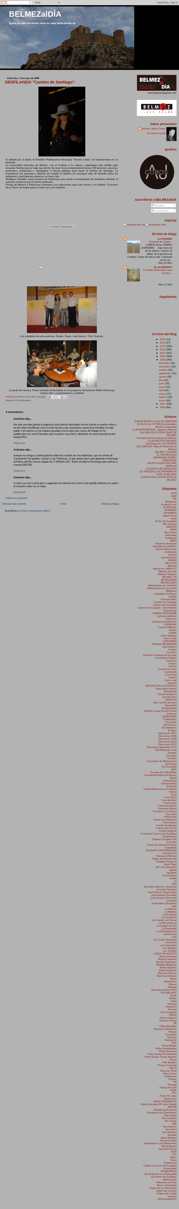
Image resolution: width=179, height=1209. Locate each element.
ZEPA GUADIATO (167, 1199)
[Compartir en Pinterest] (65, 397)
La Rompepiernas (167, 931)
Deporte (172, 683)
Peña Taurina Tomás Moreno (161, 1056)
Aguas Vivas (170, 515)
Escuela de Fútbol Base (163, 772)
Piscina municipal (167, 1065)
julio (161, 380)
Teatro (173, 1157)
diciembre (164, 363)
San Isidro (171, 1129)
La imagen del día (167, 925)
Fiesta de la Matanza (165, 819)
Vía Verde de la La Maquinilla (160, 1174)
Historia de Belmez (166, 856)
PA (175, 1023)
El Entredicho (169, 727)
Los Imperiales (168, 945)
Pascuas (172, 1037)
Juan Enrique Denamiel (164, 897)
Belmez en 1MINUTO (165, 568)
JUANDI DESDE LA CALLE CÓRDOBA (155, 421)
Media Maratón (168, 967)
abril (161, 390)
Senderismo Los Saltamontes (160, 1143)
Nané (174, 1001)
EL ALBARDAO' (163, 267)
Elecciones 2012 (167, 744)
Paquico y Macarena (165, 1028)
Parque (173, 1031)
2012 (163, 346)
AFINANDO (170, 512)
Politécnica (171, 1076)
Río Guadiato (169, 1118)
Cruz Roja (171, 674)
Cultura (173, 677)
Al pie (173, 518)
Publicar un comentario (17, 498)
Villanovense (170, 1179)
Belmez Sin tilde (168, 571)
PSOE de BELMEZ (166, 474)
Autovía (172, 554)
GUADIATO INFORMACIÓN (161, 468)
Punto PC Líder (168, 1095)
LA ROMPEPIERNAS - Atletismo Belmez (155, 429)
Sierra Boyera (169, 1146)
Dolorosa (172, 713)
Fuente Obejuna (168, 830)
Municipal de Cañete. (160, 241)
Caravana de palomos (164, 621)
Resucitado (170, 1115)
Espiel (173, 777)
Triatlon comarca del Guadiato (160, 1165)
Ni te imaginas (169, 1012)
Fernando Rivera (167, 808)
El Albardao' (170, 719)
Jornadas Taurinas (166, 889)
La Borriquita (169, 914)
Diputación (171, 705)
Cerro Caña (170, 638)
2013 (163, 342)
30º (175, 498)
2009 (163, 356)
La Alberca (171, 909)
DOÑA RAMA (169, 716)
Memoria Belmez (167, 973)
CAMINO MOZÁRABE (164, 613)
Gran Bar (171, 842)
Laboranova (170, 934)
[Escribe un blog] (55, 397)
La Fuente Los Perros (164, 920)
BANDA (172, 560)
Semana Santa (168, 1140)
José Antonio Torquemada (162, 892)
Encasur (172, 758)
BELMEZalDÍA (35, 14)
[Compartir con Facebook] (62, 397)
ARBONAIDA (169, 460)
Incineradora (170, 875)
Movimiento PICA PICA (164, 989)
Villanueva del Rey (166, 1182)
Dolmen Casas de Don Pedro (160, 710)
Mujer (173, 995)
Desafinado (170, 691)
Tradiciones (170, 1162)
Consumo (171, 660)
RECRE (172, 1107)
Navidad (172, 1003)
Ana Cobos (170, 532)
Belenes (172, 565)
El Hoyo (172, 730)
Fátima (173, 791)
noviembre (165, 366)
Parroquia (171, 1034)
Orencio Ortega (168, 1020)
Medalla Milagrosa (166, 964)
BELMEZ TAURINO (166, 452)
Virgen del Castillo (167, 1193)
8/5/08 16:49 (19, 492)
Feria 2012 (170, 797)
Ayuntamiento (169, 557)
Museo (173, 998)
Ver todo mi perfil (156, 133)
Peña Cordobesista (166, 1048)
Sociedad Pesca (168, 1148)
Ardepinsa (171, 538)
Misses (173, 984)
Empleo (172, 752)
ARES (173, 540)
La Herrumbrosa (167, 922)
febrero (163, 397)
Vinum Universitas (167, 1185)
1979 (174, 493)
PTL (174, 1093)
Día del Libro (169, 697)
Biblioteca (171, 591)
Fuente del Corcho (166, 828)
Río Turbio (171, 1121)
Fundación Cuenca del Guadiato (159, 833)
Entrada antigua (110, 503)
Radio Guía (170, 1098)
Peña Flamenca (168, 1051)
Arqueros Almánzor (166, 543)
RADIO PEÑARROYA (165, 1101)
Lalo (174, 936)
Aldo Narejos (169, 524)
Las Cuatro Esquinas (165, 939)
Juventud (171, 900)
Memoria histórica (167, 975)
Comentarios (161, 210)
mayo (162, 387)
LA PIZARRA (164, 238)
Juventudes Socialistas (164, 903)
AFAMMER (170, 510)
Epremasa (171, 763)
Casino (173, 630)
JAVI (174, 883)
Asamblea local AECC (165, 546)
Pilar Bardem (169, 1062)
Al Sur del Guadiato (166, 521)
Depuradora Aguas (166, 688)
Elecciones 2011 (168, 741)
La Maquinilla (169, 928)
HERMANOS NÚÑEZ (165, 457)
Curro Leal (171, 680)
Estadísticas (170, 780)
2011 (163, 349)
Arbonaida (171, 535)
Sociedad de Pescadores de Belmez (157, 438)
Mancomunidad (168, 956)
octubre (163, 369)
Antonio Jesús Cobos (154, 128)
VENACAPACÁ (168, 1171)
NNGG (173, 1015)
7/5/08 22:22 (19, 471)
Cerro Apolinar (169, 635)
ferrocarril (171, 814)
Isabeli (173, 878)
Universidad (170, 1168)
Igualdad (172, 872)
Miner (173, 978)
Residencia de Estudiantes (162, 1112)
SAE (174, 1123)
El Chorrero (170, 724)
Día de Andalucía (167, 694)
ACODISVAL (170, 507)
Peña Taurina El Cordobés (162, 1054)
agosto (163, 376)
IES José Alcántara (23, 400)
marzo (163, 393)
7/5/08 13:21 (19, 443)
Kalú (174, 906)
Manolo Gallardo (167, 959)
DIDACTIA (171, 699)
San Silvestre (169, 1132)
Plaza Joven (170, 1073)
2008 (163, 359)
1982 (174, 496)
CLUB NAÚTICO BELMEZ (162, 440)
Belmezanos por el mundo (162, 588)
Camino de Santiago (165, 602)
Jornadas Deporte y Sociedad (160, 886)
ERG (174, 769)
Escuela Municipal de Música (161, 775)
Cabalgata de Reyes (165, 593)
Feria (174, 794)
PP (175, 1081)
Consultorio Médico (166, 657)
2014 (163, 339)
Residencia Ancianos (165, 1109)
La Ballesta (170, 911)
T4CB (173, 1151)
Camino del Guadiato (165, 604)
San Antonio (170, 1126)
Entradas (159, 205)
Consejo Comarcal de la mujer (160, 655)
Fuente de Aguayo (166, 825)
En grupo (171, 755)
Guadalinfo (170, 847)
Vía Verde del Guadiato (164, 1176)
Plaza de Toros (168, 1070)
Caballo (172, 596)
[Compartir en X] (59, 397)
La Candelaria (169, 917)
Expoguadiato (169, 783)
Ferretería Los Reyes (165, 811)
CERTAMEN (170, 641)
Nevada (172, 1009)
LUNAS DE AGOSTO (165, 953)
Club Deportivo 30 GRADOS (161, 443)
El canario (171, 722)
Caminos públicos (167, 616)
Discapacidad (169, 708)
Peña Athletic (169, 1045)
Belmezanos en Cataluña (163, 585)
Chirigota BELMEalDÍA (164, 644)
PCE (174, 1042)
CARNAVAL (170, 624)
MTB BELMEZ (169, 992)
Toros (173, 1160)
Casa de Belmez (167, 627)
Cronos (173, 666)
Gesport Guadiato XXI (164, 839)
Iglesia (173, 869)
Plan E (173, 1068)
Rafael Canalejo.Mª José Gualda (159, 1104)
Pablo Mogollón (168, 1026)
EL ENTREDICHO (167, 454)
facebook (171, 786)
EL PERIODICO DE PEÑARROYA (158, 471)
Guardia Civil (169, 853)
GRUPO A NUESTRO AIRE (162, 463)
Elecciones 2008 (167, 736)
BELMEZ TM (169, 577)
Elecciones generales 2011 (162, 747)
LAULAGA (171, 942)
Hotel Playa (170, 864)
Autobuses (171, 551)
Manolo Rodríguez (166, 962)
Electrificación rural (166, 750)
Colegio (172, 649)
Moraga (172, 987)
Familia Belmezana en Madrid (160, 789)
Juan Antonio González (164, 895)
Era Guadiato (169, 766)
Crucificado (170, 671)
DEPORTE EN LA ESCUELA (161, 685)
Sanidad (172, 1135)
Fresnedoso (170, 822)
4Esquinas (171, 501)
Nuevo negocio (168, 1017)
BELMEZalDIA (169, 579)
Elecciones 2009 (167, 738)
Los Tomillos (170, 950)
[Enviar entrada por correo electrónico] (48, 397)
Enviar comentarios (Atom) (35, 510)
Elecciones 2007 (167, 733)
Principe (172, 1084)
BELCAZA (171, 563)
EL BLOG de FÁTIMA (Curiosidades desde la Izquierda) (157, 425)
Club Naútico (169, 646)
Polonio (172, 1079)
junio (162, 383)
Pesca (173, 1059)
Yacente (172, 1196)
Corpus (173, 663)
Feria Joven (170, 803)
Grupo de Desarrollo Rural (162, 844)
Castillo (173, 632)
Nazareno (171, 1006)
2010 (163, 353)
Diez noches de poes (165, 702)
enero (162, 400)
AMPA (173, 529)
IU (175, 881)
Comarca (171, 652)
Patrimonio (171, 1040)
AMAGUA (171, 465)
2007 (163, 403)
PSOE (173, 1090)
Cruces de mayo (167, 669)
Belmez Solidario (167, 574)
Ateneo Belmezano (166, 549)
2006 (163, 407)
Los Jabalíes (170, 948)
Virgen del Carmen (166, 1190)
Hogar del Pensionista (164, 858)
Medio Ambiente (168, 970)
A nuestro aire (169, 504)
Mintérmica (170, 981)
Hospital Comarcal (166, 861)
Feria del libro (169, 800)
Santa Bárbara (168, 1137)
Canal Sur (171, 618)
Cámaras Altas (168, 599)
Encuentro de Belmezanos (162, 761)
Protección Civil (168, 1087)
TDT (174, 1154)
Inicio (64, 503)
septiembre (165, 373)
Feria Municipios (167, 805)
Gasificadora (170, 836)
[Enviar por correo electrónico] (52, 397)
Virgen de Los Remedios (163, 1188)
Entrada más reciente (14, 503)
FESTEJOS (170, 816)
